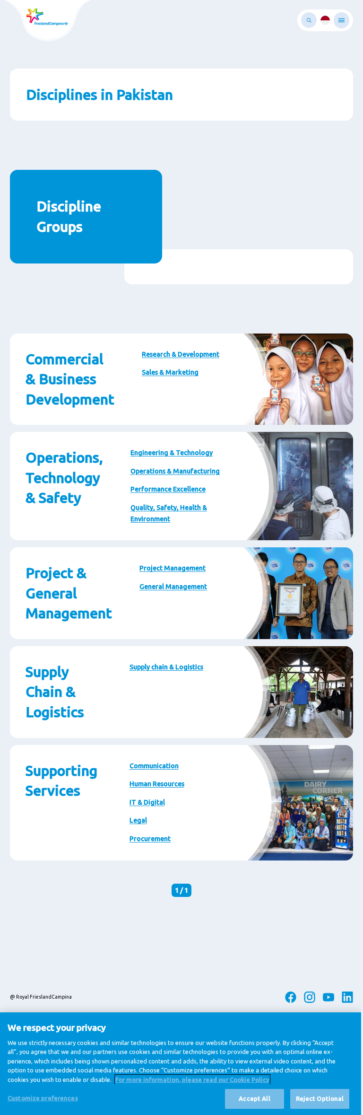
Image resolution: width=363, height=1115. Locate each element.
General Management (173, 586)
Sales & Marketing (170, 372)
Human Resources (157, 784)
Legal (138, 820)
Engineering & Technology (171, 453)
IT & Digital (147, 802)
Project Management (172, 568)
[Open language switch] (325, 20)
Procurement (150, 839)
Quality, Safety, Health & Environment (168, 513)
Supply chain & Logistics (166, 667)
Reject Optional (320, 1098)
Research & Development (180, 354)
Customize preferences (43, 1098)
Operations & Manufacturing (175, 471)
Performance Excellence (168, 489)
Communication (154, 766)
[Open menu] (341, 20)
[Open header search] (309, 20)
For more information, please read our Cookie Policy (192, 1079)
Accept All (254, 1098)
